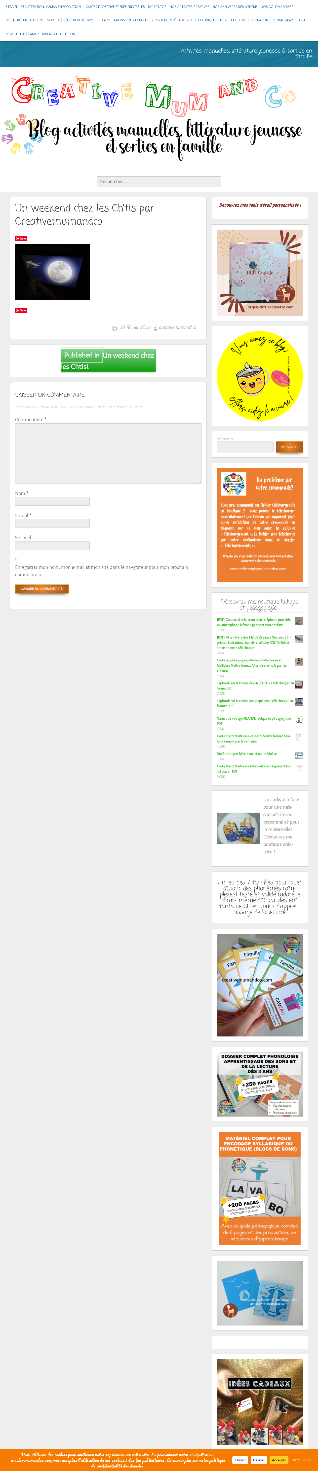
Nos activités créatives (189, 6)
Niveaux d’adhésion (58, 34)
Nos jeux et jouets (20, 20)
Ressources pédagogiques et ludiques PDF (188, 20)
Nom (21, 493)
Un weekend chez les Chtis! (107, 360)
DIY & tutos (157, 6)
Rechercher (225, 439)
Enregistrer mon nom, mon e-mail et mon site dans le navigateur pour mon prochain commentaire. (101, 571)
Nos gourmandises (277, 6)
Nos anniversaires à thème (235, 6)
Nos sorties (50, 20)
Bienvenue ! (14, 6)
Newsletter (15, 34)
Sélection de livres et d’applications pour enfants (105, 20)
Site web (24, 537)
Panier (33, 34)
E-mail (23, 515)
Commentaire (30, 420)
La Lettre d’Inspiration (249, 20)
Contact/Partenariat (289, 20)
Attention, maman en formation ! (54, 6)
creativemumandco (177, 327)
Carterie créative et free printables (115, 6)
